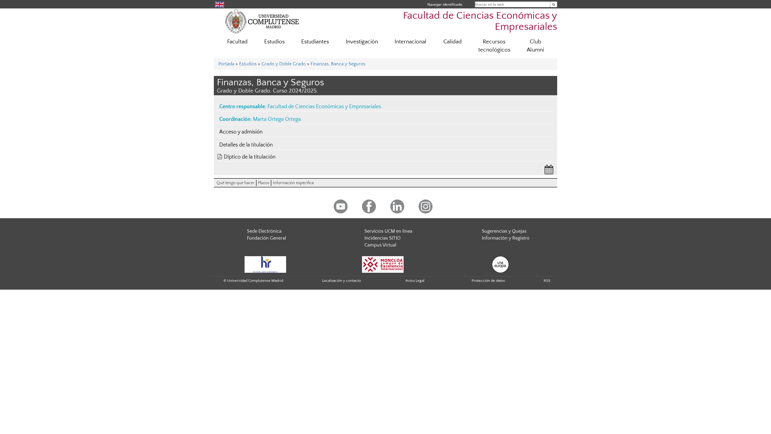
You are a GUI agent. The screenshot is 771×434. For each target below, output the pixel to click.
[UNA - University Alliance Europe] (500, 264)
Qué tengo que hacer (235, 183)
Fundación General (266, 238)
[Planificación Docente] (549, 171)
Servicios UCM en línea (388, 231)
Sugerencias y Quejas (504, 231)
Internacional (410, 42)
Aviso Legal (414, 280)
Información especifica (293, 183)
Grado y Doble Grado (283, 64)
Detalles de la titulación (246, 145)
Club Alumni (535, 46)
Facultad (237, 42)
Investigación (362, 42)
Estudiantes (315, 42)
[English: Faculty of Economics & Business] (219, 4)
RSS (547, 280)
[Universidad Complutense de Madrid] (262, 21)
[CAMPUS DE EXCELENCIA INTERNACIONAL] (383, 264)
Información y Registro (505, 238)
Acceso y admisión (241, 132)
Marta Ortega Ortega (277, 119)
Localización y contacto (341, 280)
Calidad (452, 42)
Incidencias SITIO (382, 238)
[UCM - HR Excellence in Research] (265, 264)
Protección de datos (488, 280)
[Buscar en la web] (553, 4)
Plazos (263, 183)
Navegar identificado (444, 4)
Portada (226, 64)
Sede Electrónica (264, 231)
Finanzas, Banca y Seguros (338, 64)
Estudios (274, 42)
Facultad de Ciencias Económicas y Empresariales (480, 21)
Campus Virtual (380, 245)
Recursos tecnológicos (494, 46)
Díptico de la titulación (250, 157)
